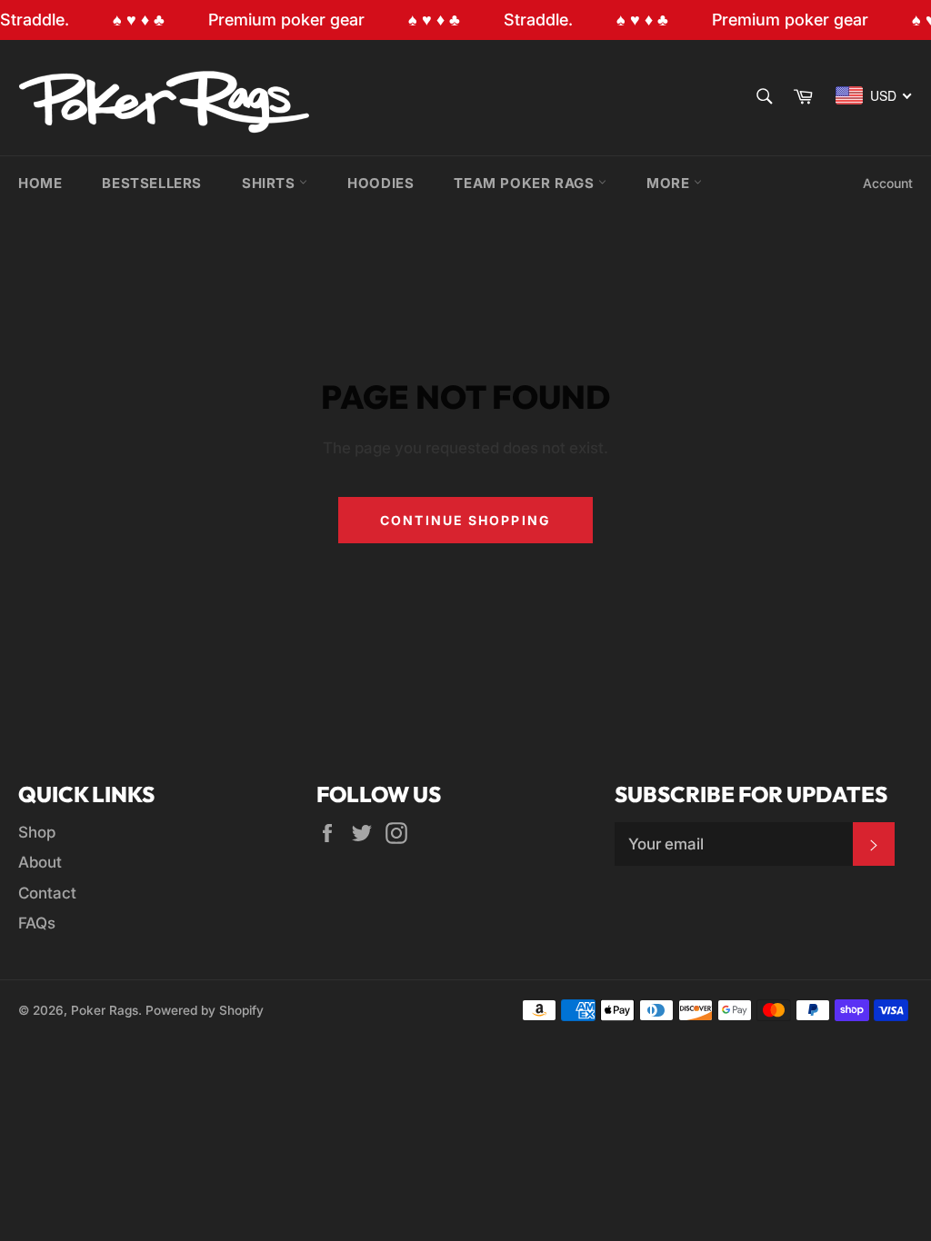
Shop (36, 832)
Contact (47, 893)
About (40, 862)
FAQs (36, 923)
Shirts (270, 183)
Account (888, 183)
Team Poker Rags (526, 183)
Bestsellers (152, 183)
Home (40, 183)
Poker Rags (104, 1010)
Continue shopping (465, 520)
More (670, 183)
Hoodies (380, 183)
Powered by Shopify (204, 1010)
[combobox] (874, 95)
